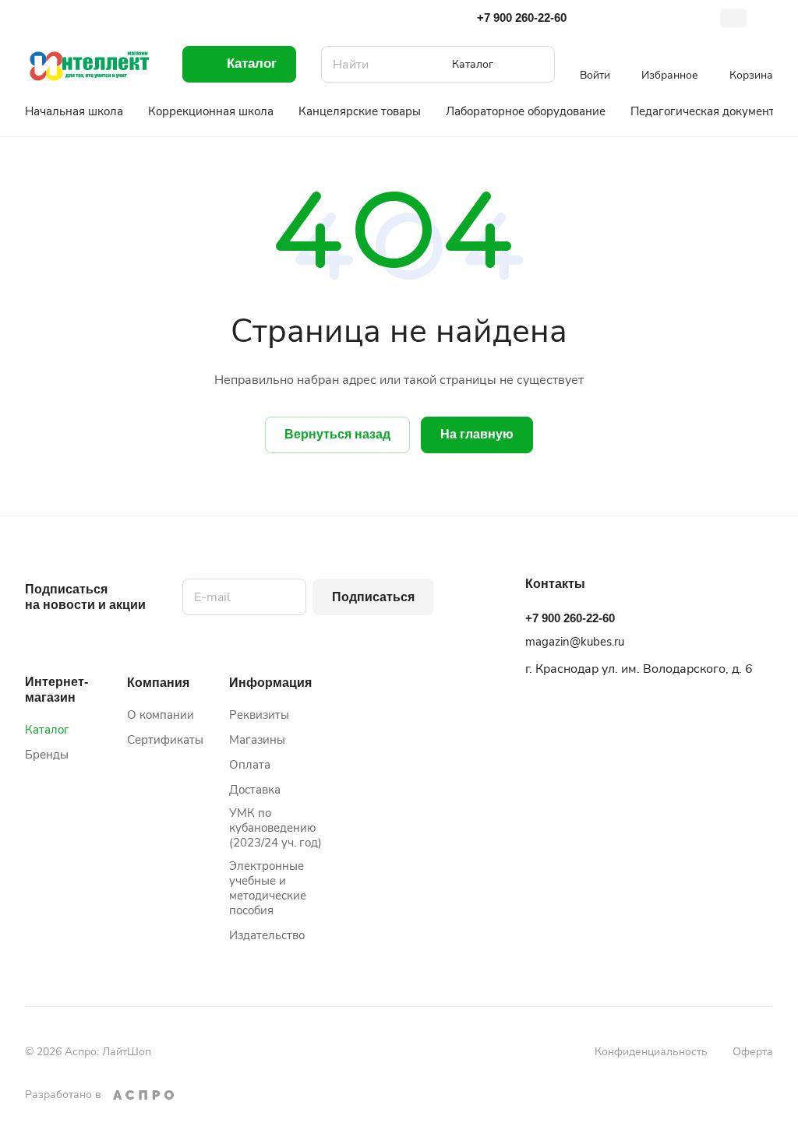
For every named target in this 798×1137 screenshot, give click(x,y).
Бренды (47, 754)
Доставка (255, 789)
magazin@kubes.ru (574, 641)
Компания (158, 682)
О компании (160, 715)
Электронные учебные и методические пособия (267, 888)
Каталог (47, 729)
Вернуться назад (337, 434)
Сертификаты (165, 740)
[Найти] (535, 64)
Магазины (257, 740)
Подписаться (373, 597)
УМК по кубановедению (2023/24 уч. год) (275, 827)
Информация (270, 682)
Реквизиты (259, 715)
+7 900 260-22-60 (522, 17)
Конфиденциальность (651, 1051)
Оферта (753, 1051)
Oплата (249, 765)
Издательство (267, 935)
